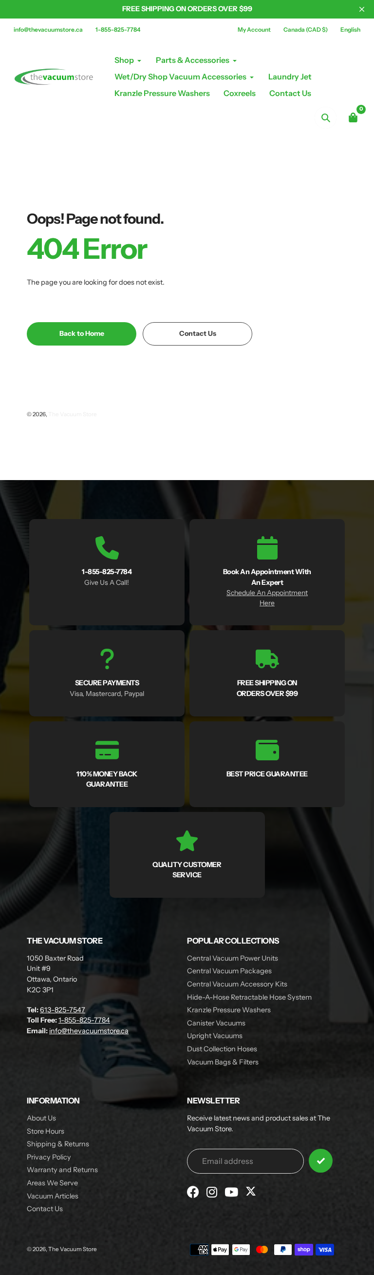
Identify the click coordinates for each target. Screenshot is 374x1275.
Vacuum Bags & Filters (223, 1062)
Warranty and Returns (62, 1169)
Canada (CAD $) (305, 29)
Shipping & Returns (58, 1144)
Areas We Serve (52, 1182)
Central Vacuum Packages (229, 970)
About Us (41, 1118)
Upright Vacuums (215, 1035)
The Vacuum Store (72, 414)
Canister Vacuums (216, 1023)
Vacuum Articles (52, 1196)
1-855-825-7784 (117, 29)
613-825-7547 (62, 1009)
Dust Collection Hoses (222, 1048)
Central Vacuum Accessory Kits (237, 984)
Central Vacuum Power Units (232, 958)
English (350, 29)
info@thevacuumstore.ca (48, 29)
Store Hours (45, 1131)
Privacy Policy (49, 1157)
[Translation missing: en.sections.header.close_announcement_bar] (362, 9)
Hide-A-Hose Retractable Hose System (249, 997)
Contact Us (45, 1208)
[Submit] (321, 1161)
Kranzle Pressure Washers (229, 1009)
